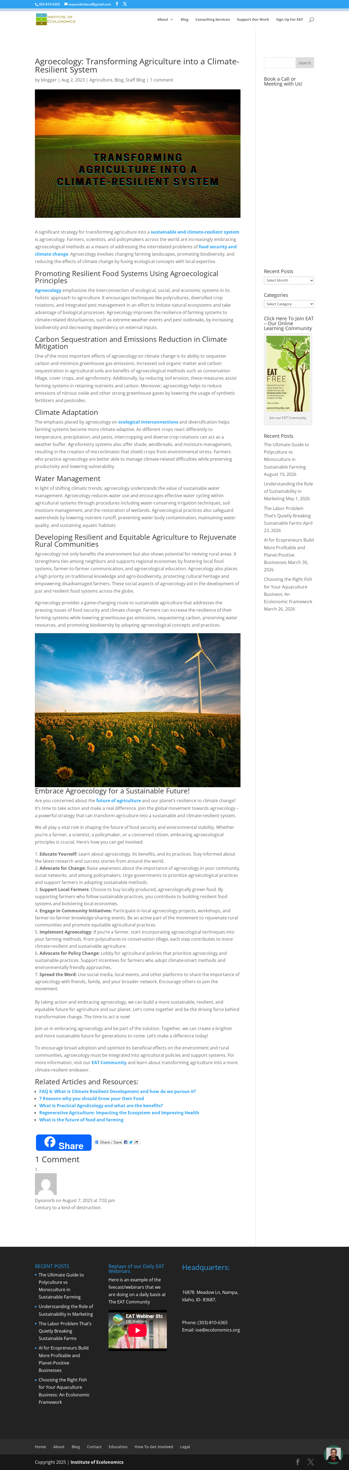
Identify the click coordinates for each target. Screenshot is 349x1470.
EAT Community (109, 1062)
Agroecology (48, 290)
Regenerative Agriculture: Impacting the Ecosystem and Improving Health (119, 1113)
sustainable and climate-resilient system (195, 232)
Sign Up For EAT (289, 19)
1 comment (161, 80)
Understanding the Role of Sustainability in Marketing (288, 491)
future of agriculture (118, 801)
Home (40, 1446)
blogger (49, 80)
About (162, 19)
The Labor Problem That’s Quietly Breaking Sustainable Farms (287, 515)
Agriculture (100, 80)
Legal (185, 1446)
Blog (184, 19)
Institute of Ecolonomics (97, 1462)
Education (118, 1446)
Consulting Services (212, 19)
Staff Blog (135, 80)
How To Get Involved (154, 1446)
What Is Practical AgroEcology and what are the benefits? (101, 1106)
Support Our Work (253, 19)
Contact (94, 1446)
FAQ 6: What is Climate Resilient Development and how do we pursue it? (117, 1091)
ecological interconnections (148, 422)
